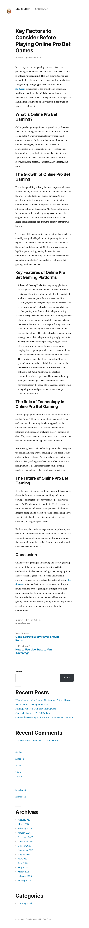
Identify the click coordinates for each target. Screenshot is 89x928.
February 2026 (25, 828)
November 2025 (25, 841)
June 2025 (23, 863)
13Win (18, 776)
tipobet (18, 752)
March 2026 (23, 824)
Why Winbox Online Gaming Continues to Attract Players (43, 700)
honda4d (19, 758)
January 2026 (24, 832)
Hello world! (52, 740)
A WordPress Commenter (30, 740)
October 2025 (24, 845)
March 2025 (23, 871)
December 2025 (25, 837)
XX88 (18, 765)
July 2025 (22, 858)
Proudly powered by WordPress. (39, 919)
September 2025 (25, 850)
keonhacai (20, 790)
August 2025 (24, 854)
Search (18, 671)
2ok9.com (20, 88)
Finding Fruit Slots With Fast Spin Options (35, 708)
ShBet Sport (22, 8)
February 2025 (25, 876)
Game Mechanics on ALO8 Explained (33, 713)
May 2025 (23, 867)
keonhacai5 (20, 796)
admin (20, 58)
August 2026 (24, 819)
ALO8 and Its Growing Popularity (31, 704)
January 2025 (24, 880)
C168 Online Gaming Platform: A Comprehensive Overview (44, 717)
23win (18, 772)
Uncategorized (24, 623)
